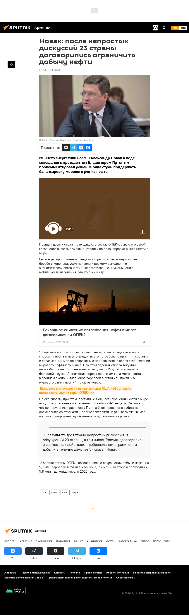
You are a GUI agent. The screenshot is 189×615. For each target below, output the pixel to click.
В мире (78, 541)
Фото (110, 541)
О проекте (10, 572)
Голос (65, 492)
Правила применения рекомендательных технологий (79, 577)
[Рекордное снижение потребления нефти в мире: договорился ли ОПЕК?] (94, 301)
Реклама (75, 572)
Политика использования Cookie (23, 577)
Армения (26, 541)
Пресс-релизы (93, 572)
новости (10, 541)
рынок (54, 492)
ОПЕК (44, 492)
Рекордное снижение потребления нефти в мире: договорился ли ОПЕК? (89, 332)
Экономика (44, 541)
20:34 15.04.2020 (49, 70)
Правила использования (35, 572)
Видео (144, 541)
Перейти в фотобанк (83, 140)
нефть (75, 492)
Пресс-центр (161, 541)
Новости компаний (117, 572)
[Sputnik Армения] (18, 30)
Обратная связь (125, 577)
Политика (63, 541)
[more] (144, 342)
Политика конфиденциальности (152, 572)
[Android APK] (15, 591)
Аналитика (94, 541)
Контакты (59, 572)
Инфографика (127, 541)
